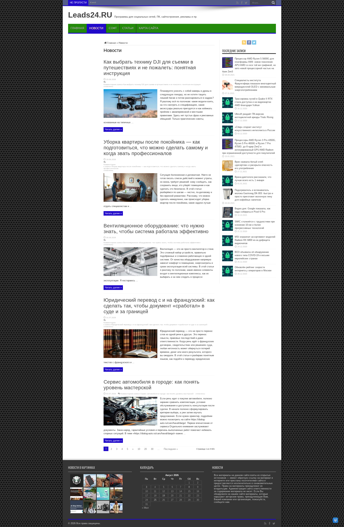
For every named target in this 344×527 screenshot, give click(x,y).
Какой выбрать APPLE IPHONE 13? (108, 2)
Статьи (127, 28)
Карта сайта (148, 28)
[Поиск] (273, 2)
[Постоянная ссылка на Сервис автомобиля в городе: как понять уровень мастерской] (130, 424)
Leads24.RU (90, 15)
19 (163, 495)
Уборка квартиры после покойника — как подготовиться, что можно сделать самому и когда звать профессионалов (156, 147)
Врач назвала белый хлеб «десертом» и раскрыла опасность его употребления (254, 165)
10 (139, 449)
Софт (113, 28)
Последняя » (171, 449)
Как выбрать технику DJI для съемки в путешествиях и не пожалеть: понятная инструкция (150, 67)
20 (145, 449)
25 (155, 500)
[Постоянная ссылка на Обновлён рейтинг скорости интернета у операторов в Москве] (227, 275)
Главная (77, 28)
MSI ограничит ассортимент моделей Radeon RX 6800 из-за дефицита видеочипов (255, 240)
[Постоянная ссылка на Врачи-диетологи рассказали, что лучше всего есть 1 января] (227, 185)
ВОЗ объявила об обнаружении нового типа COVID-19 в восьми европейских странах (252, 255)
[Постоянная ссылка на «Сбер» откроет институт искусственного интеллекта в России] (227, 135)
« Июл (145, 507)
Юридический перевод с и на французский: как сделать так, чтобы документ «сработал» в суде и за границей (159, 305)
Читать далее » (113, 129)
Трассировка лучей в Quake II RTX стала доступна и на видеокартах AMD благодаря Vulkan (254, 102)
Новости (96, 28)
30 (152, 449)
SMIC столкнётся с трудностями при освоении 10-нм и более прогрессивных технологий (255, 224)
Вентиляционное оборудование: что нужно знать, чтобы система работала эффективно (156, 228)
